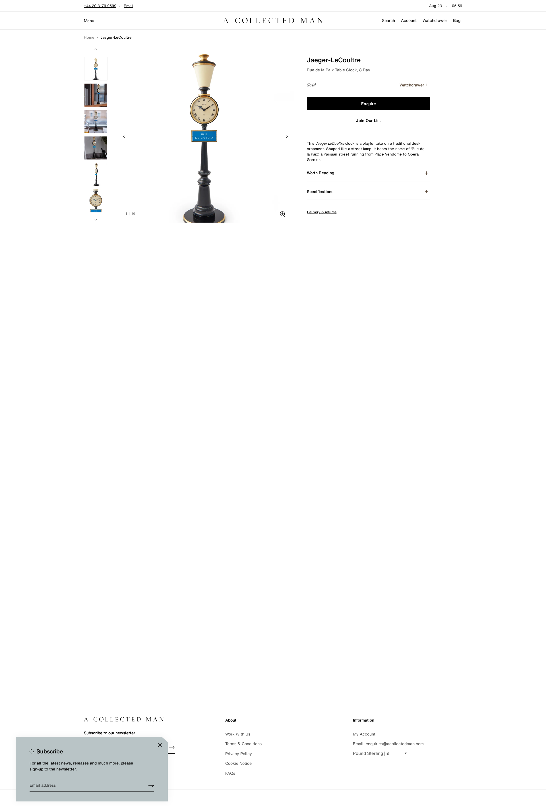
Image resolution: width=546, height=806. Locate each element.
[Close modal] (160, 745)
